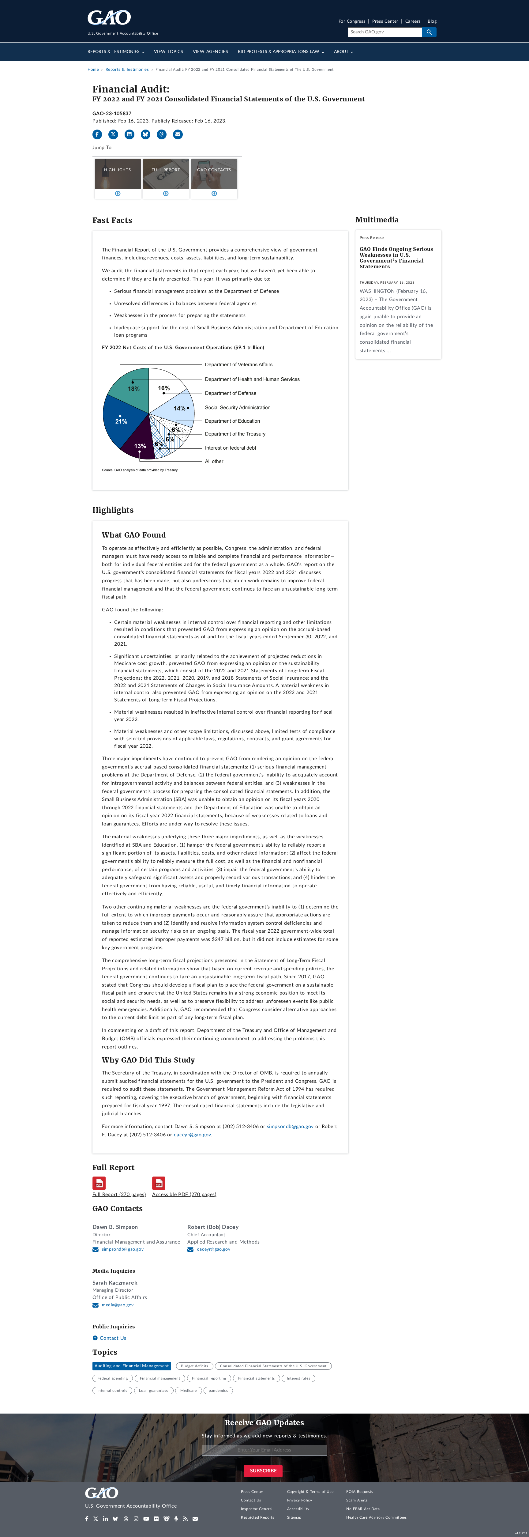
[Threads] (164, 134)
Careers (413, 22)
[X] (115, 134)
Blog (432, 22)
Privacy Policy (299, 1500)
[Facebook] (99, 134)
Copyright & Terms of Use (310, 1492)
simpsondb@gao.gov (290, 1126)
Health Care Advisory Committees (376, 1517)
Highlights (117, 170)
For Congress (352, 22)
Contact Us (112, 1338)
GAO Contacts (214, 170)
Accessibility (298, 1509)
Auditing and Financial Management (132, 1366)
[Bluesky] (148, 134)
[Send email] (180, 134)
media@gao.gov (118, 1305)
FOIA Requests (359, 1492)
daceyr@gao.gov (192, 1134)
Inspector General (257, 1509)
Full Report (166, 170)
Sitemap (294, 1517)
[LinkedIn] (132, 134)
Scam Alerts (356, 1500)
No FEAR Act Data (363, 1509)
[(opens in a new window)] (86, 1519)
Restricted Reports (257, 1517)
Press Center (385, 22)
